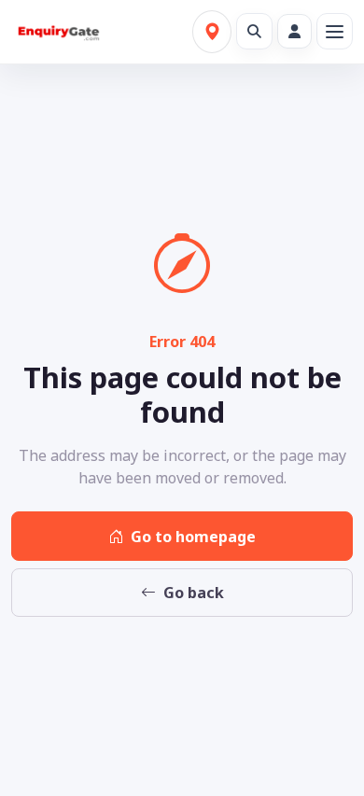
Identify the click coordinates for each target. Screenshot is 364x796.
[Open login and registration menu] (294, 31)
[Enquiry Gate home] (57, 32)
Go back (193, 592)
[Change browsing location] (211, 31)
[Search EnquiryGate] (254, 31)
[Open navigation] (334, 31)
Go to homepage (193, 536)
